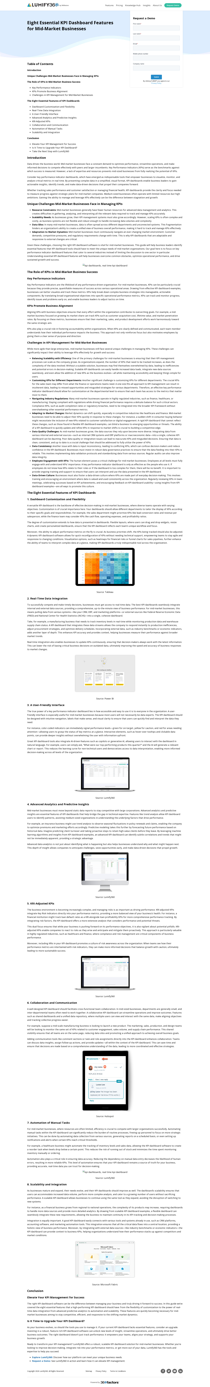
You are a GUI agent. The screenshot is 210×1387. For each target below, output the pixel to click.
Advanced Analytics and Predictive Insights (54, 117)
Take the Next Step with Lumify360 (50, 151)
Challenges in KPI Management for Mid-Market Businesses (62, 95)
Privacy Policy (156, 83)
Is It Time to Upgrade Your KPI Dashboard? (54, 147)
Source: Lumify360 (105, 797)
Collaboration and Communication (50, 124)
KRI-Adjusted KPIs (41, 121)
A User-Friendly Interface (45, 114)
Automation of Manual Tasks (47, 128)
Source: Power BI (105, 698)
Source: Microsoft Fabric (105, 1284)
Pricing (119, 5)
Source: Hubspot (105, 1116)
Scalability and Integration (46, 132)
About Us (157, 5)
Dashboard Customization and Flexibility (53, 106)
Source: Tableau (105, 592)
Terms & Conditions (118, 1371)
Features (109, 5)
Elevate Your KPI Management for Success (54, 144)
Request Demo (173, 5)
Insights (146, 5)
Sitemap (89, 1371)
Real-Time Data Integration (46, 110)
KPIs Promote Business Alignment (50, 91)
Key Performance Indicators (46, 87)
